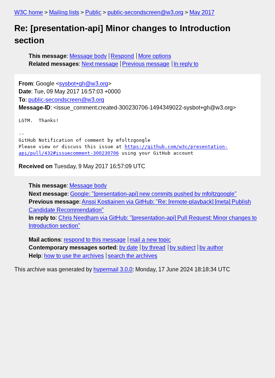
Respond (122, 56)
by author (211, 247)
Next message (100, 64)
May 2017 (201, 12)
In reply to (186, 64)
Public (93, 12)
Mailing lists (64, 12)
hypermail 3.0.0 (112, 269)
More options (154, 56)
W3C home (28, 12)
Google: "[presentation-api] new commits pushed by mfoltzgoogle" (153, 194)
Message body (88, 56)
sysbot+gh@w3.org (83, 84)
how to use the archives (74, 256)
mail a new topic (150, 240)
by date (128, 247)
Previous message (145, 64)
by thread (153, 247)
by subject (183, 247)
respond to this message (95, 240)
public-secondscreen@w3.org (145, 12)
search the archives (132, 256)
